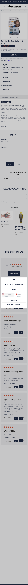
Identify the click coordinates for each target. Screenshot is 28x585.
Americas (14, 289)
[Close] (25, 279)
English (6, 296)
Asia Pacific (14, 300)
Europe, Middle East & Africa (14, 304)
